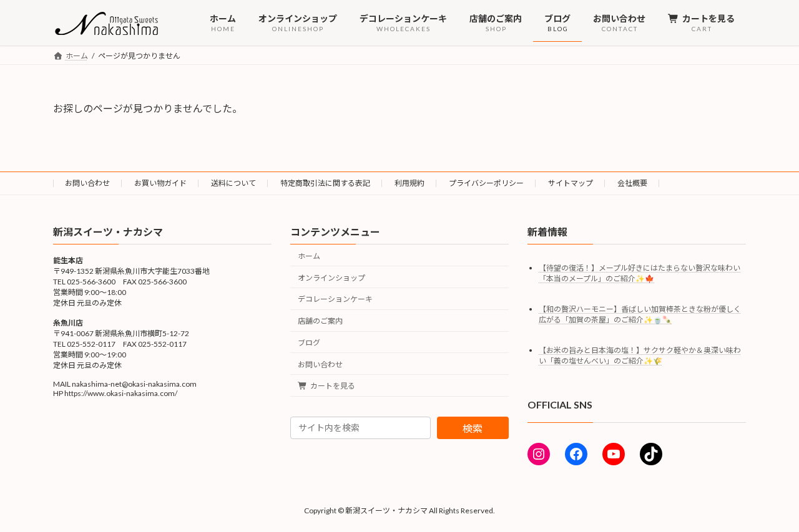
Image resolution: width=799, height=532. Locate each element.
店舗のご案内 (320, 321)
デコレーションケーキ (335, 299)
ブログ (309, 342)
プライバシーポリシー (486, 183)
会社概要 (632, 183)
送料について (233, 183)
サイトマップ (570, 183)
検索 (473, 428)
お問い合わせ (87, 183)
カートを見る (332, 385)
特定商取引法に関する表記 (325, 183)
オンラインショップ (331, 277)
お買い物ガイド (160, 183)
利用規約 (409, 183)
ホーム (309, 256)
